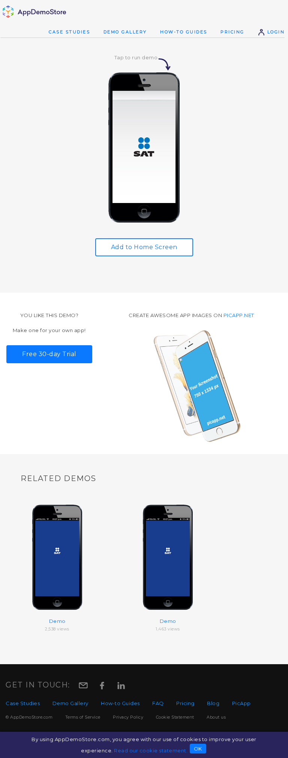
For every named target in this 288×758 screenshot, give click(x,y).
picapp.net (239, 315)
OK (198, 749)
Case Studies (69, 32)
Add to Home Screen (144, 247)
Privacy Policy (128, 717)
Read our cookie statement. (151, 750)
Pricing (232, 32)
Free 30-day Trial (49, 354)
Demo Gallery (125, 32)
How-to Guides (183, 32)
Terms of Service (82, 717)
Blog (213, 703)
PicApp (241, 703)
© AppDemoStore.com (29, 717)
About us (216, 717)
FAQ (158, 703)
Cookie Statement (175, 717)
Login (275, 32)
